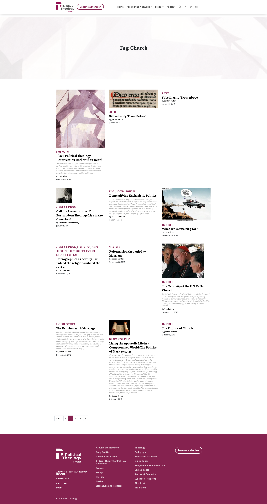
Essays (112, 191)
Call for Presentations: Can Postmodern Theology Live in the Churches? (79, 215)
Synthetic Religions (145, 478)
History (100, 476)
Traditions (167, 225)
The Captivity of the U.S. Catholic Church (185, 288)
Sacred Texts (142, 469)
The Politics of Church (177, 328)
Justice (112, 112)
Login (59, 488)
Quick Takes (141, 460)
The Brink (140, 483)
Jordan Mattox (118, 259)
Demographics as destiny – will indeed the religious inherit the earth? (78, 263)
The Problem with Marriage (76, 328)
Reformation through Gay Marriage (127, 253)
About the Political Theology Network (71, 473)
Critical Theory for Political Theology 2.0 (111, 462)
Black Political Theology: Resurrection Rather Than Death (79, 158)
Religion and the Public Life (150, 465)
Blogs (158, 6)
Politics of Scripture (75, 251)
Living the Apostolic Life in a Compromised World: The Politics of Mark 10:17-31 (133, 347)
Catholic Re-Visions (106, 456)
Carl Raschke (64, 270)
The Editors (64, 176)
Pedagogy (140, 452)
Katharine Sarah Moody (69, 223)
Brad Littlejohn (118, 216)
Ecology (100, 468)
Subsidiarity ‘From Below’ (127, 116)
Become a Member (90, 6)
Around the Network (138, 6)
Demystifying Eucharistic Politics (133, 195)
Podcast (171, 6)
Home (120, 6)
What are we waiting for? (180, 229)
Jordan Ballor (117, 119)
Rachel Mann (117, 396)
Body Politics (62, 151)
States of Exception (126, 191)
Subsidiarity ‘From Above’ (180, 97)
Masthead (61, 483)
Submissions (62, 478)
